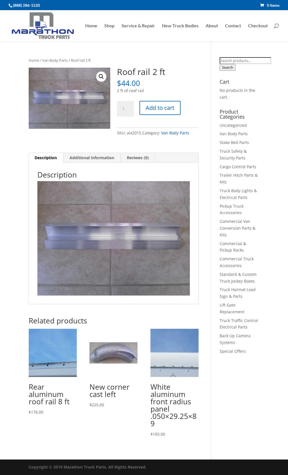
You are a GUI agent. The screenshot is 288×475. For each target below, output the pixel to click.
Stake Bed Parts (234, 142)
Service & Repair (138, 26)
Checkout (258, 26)
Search (227, 67)
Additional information (91, 157)
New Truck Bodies (180, 26)
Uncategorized (233, 125)
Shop (109, 26)
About (212, 26)
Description (46, 157)
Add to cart (160, 108)
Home (91, 26)
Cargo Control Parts (238, 166)
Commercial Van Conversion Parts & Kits (237, 228)
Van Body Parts (55, 60)
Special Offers (233, 351)
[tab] (45, 158)
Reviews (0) (138, 157)
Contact (233, 26)
